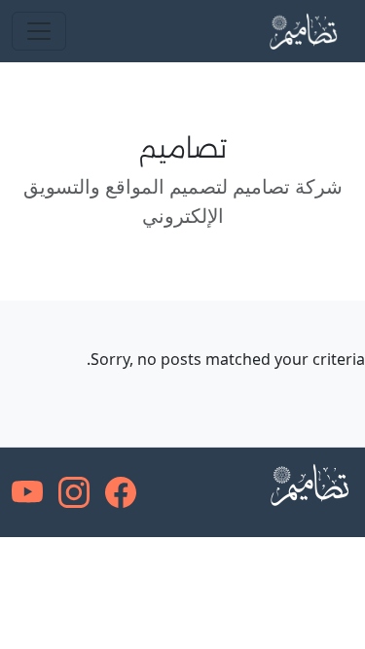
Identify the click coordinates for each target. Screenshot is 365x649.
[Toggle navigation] (39, 31)
